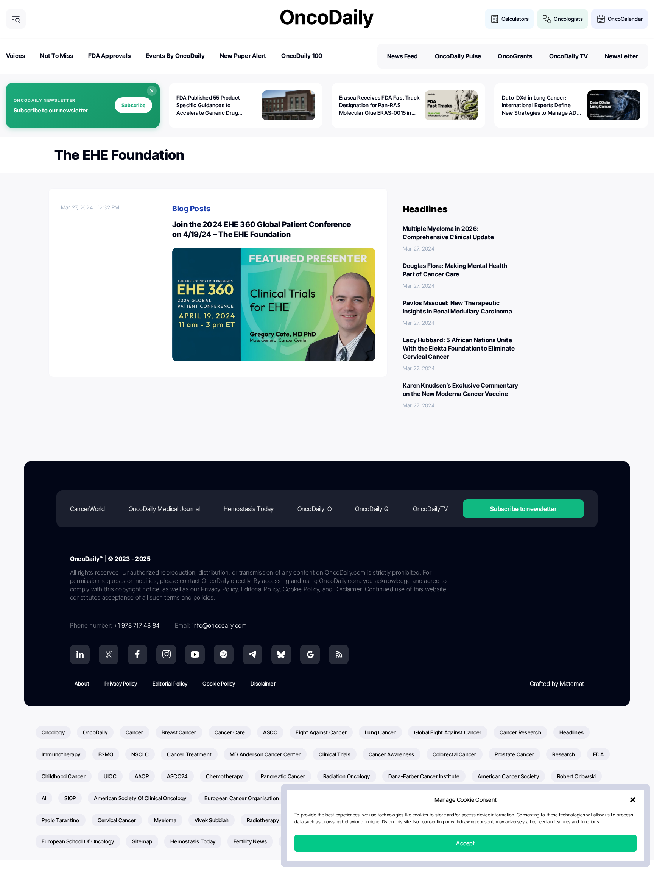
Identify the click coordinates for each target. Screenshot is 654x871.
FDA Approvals (109, 55)
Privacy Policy (120, 683)
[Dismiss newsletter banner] (152, 91)
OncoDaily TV (568, 56)
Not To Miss (56, 55)
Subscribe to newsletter (523, 509)
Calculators (515, 19)
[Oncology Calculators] (494, 18)
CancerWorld (87, 509)
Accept (465, 843)
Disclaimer (263, 683)
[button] (633, 800)
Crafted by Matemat (557, 683)
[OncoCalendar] (601, 18)
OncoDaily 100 (301, 55)
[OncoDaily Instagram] (166, 654)
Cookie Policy (218, 683)
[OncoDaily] (327, 18)
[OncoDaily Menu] (16, 19)
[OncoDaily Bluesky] (281, 654)
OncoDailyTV (430, 509)
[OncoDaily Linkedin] (80, 654)
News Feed (402, 56)
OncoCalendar (625, 19)
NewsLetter (621, 56)
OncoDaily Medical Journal (164, 509)
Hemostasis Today (249, 509)
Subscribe (133, 105)
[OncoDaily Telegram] (252, 654)
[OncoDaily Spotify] (224, 654)
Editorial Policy (170, 683)
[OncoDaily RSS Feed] (339, 654)
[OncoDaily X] (108, 654)
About (82, 683)
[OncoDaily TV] (195, 654)
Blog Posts (191, 208)
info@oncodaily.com (219, 625)
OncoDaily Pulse (458, 56)
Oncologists (568, 19)
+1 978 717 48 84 (137, 625)
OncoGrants (515, 56)
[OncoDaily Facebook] (137, 654)
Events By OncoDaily (175, 55)
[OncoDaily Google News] (310, 654)
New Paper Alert (243, 55)
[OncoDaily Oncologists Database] (546, 18)
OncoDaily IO (314, 509)
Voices (15, 55)
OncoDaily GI (372, 509)
